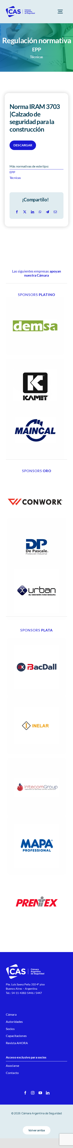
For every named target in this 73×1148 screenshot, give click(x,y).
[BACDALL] (36, 639)
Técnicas (15, 177)
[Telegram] (47, 212)
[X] (24, 212)
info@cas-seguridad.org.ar (22, 997)
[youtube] (40, 1093)
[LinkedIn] (32, 212)
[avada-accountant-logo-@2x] (20, 7)
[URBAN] (36, 563)
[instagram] (32, 1093)
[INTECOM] (36, 760)
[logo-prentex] (36, 876)
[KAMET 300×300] (35, 360)
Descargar (22, 145)
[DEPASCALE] (36, 519)
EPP (12, 172)
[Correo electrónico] (55, 212)
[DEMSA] (35, 298)
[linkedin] (47, 1093)
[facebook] (25, 1093)
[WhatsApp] (40, 212)
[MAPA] (36, 818)
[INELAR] (36, 697)
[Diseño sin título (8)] (35, 474)
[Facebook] (16, 212)
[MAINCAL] (35, 403)
